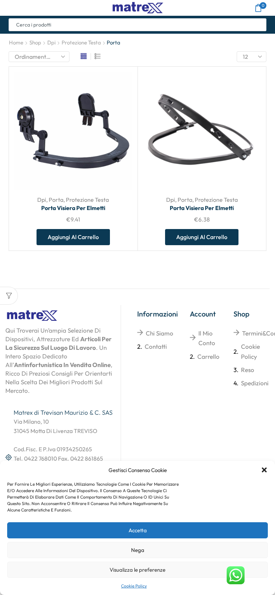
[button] (264, 469)
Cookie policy (250, 351)
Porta (56, 199)
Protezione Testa (81, 42)
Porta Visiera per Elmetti (202, 207)
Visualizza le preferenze (137, 569)
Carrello (208, 356)
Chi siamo (159, 333)
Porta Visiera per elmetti (73, 207)
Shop (35, 42)
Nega (137, 550)
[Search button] (260, 25)
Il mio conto (206, 338)
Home (16, 42)
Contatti (156, 346)
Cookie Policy (134, 586)
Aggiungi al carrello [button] (73, 237)
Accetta (138, 530)
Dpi (51, 42)
